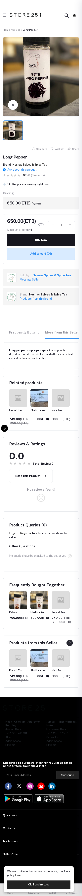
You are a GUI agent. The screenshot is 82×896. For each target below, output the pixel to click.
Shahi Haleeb (17, 410)
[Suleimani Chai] (62, 658)
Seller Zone (10, 854)
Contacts (9, 828)
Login (12, 533)
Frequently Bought (24, 332)
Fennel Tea (58, 612)
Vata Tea (35, 410)
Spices (16, 29)
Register (25, 533)
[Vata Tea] (40, 658)
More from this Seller (62, 332)
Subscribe (67, 775)
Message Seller (30, 279)
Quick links (10, 815)
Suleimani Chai (60, 410)
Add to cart (41, 253)
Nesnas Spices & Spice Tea (29, 164)
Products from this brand (36, 298)
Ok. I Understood (39, 884)
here (18, 875)
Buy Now (41, 240)
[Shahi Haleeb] (19, 658)
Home (6, 29)
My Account (11, 841)
